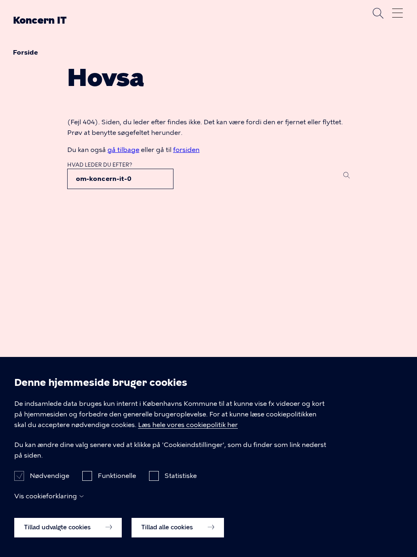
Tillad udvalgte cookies (58, 527)
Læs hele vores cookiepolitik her (188, 425)
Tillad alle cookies (168, 527)
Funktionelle (117, 476)
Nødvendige (49, 476)
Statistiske (181, 476)
